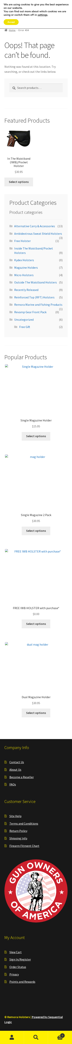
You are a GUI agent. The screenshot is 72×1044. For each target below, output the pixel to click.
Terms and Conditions (23, 823)
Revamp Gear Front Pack (30, 312)
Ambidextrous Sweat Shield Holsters (38, 233)
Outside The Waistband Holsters (35, 282)
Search (36, 1037)
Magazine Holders (26, 267)
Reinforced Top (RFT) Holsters (34, 297)
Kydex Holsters (24, 260)
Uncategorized (24, 319)
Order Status (17, 967)
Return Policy (18, 831)
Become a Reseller (21, 777)
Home (12, 30)
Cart (55, 1034)
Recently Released (26, 290)
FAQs (12, 784)
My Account (12, 1037)
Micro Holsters (24, 275)
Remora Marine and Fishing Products (38, 304)
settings (42, 15)
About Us (15, 769)
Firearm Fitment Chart (24, 846)
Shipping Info (18, 838)
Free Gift (24, 327)
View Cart (15, 952)
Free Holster (22, 241)
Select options (19, 182)
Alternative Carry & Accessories (34, 226)
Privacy (14, 974)
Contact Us (16, 762)
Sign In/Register (20, 959)
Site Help (15, 816)
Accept (11, 22)
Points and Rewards (22, 982)
